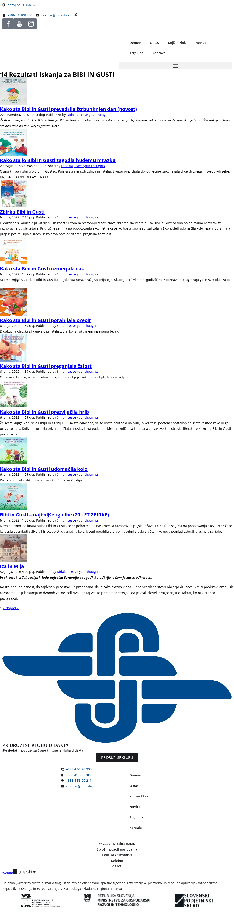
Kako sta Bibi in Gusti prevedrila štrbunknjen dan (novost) (68, 109)
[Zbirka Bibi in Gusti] (13, 206)
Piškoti (117, 866)
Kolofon (117, 860)
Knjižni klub (177, 42)
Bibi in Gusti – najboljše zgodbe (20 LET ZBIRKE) (54, 514)
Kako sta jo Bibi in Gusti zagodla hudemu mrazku (58, 160)
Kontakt (158, 53)
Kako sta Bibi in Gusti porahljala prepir (45, 320)
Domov (135, 42)
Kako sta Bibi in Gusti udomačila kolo (44, 469)
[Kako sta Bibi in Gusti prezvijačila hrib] (13, 406)
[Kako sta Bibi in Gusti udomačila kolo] (13, 463)
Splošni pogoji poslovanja (117, 849)
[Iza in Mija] (13, 560)
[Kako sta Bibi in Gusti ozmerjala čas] (13, 263)
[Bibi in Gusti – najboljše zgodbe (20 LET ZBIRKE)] (13, 509)
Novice (200, 42)
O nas (154, 42)
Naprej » (12, 608)
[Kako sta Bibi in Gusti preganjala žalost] (13, 360)
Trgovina (136, 53)
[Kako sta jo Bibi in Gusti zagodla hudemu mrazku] (13, 154)
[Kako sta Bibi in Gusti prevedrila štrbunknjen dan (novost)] (13, 103)
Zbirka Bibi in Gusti (22, 212)
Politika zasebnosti (117, 855)
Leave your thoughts (94, 115)
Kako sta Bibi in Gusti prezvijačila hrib (44, 412)
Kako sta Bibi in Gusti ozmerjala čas (42, 268)
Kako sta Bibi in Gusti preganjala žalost (46, 366)
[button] (175, 65)
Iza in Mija (12, 566)
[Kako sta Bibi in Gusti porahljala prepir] (13, 314)
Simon (61, 217)
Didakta (72, 115)
